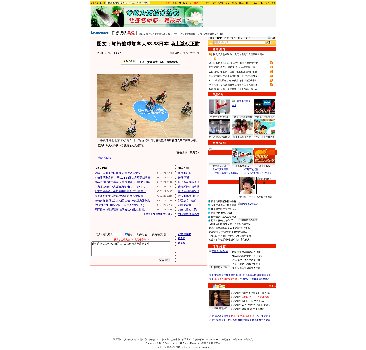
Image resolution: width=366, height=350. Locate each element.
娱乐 (185, 3)
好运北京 (172, 34)
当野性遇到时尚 (262, 320)
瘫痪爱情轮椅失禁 (188, 186)
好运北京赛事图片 (189, 34)
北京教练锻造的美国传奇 (249, 255)
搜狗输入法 (130, 339)
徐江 (234, 259)
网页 (219, 38)
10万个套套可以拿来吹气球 (256, 304)
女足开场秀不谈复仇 (250, 263)
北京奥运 (236, 292)
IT (201, 3)
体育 (174, 3)
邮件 (248, 3)
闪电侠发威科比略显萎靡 (223, 205)
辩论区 (181, 243)
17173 (127, 3)
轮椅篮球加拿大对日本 (211, 34)
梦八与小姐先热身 (261, 316)
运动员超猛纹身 (222, 316)
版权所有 (215, 343)
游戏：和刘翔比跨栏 (264, 136)
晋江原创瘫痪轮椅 (188, 191)
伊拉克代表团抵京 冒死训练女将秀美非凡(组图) (233, 85)
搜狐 (110, 3)
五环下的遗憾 (251, 169)
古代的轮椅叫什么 (188, 195)
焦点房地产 (137, 3)
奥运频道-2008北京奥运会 (152, 34)
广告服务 (164, 339)
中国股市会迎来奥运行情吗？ (255, 279)
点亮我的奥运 (242, 166)
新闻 (212, 38)
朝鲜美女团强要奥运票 (248, 267)
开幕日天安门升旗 (219, 117)
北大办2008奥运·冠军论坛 (258, 173)
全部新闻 (237, 339)
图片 (240, 38)
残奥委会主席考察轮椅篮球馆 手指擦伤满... (120, 195)
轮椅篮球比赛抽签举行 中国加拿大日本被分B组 (122, 182)
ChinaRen (118, 3)
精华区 (181, 238)
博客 (255, 3)
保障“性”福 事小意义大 (253, 308)
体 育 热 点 (244, 200)
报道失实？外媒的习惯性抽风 (256, 292)
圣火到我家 (264, 166)
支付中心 (142, 339)
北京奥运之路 (219, 166)
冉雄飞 (235, 263)
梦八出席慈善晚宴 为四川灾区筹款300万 (229, 228)
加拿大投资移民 (187, 209)
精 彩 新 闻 (219, 49)
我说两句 (271, 3)
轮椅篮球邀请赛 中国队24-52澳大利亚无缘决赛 (122, 177)
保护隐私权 (198, 339)
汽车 (207, 3)
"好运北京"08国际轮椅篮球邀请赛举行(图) (119, 205)
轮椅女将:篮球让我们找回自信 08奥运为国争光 (122, 200)
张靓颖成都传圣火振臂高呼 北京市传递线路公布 (233, 89)
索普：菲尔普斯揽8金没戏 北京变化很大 (229, 239)
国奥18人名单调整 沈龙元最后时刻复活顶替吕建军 (238, 54)
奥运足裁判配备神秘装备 (223, 201)
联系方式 (186, 339)
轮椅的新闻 (184, 173)
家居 (220, 3)
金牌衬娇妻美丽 (246, 320)
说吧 (247, 38)
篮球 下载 (183, 177)
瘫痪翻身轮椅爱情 (188, 182)
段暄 (234, 251)
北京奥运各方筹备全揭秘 (225, 173)
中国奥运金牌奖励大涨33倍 (228, 275)
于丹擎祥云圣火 (247, 197)
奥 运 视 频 (219, 176)
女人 (227, 3)
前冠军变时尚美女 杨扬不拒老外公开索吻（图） (233, 67)
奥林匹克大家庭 (220, 169)
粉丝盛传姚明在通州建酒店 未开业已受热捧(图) (233, 76)
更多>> (272, 286)
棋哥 (234, 267)
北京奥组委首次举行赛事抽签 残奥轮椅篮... (120, 191)
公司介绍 (226, 339)
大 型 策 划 (219, 143)
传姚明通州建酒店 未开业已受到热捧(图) (229, 224)
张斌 (234, 255)
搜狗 (146, 3)
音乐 (233, 38)
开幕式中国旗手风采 (264, 117)
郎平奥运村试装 (219, 267)
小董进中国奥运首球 (242, 117)
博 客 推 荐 (219, 246)
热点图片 (218, 94)
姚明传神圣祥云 (264, 197)
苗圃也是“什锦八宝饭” (222, 213)
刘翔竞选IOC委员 (248, 220)
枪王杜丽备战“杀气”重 (222, 220)
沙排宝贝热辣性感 (242, 136)
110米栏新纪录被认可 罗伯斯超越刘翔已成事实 (233, 80)
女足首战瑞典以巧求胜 (248, 251)
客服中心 (175, 339)
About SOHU (213, 339)
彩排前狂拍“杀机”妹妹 (253, 300)
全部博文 (248, 339)
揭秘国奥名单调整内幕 (248, 259)
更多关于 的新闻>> (158, 214)
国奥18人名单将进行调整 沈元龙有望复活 (230, 235)
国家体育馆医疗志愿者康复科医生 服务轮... (120, 186)
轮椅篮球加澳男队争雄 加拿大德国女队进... (120, 173)
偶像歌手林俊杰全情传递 (223, 209)
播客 (241, 3)
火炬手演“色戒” (219, 308)
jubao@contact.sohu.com (195, 347)
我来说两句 (176, 53)
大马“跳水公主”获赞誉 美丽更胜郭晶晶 (228, 232)
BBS (262, 3)
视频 (234, 3)
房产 (214, 3)
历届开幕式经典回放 (219, 136)
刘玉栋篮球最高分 (188, 214)
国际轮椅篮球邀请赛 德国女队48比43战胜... (120, 209)
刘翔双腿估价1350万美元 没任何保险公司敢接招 (233, 63)
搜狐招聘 (153, 339)
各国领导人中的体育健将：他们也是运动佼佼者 (233, 71)
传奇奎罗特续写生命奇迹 (223, 216)
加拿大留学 (184, 205)
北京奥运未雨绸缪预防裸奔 (256, 275)
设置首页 (117, 339)
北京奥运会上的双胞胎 (225, 320)
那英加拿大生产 (187, 200)
